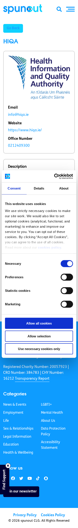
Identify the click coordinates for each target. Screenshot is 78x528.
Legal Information (17, 437)
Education (11, 444)
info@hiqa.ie (18, 115)
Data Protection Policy (53, 431)
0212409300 (19, 146)
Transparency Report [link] (32, 379)
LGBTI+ (46, 405)
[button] (70, 9)
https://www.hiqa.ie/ (25, 130)
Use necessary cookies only (39, 349)
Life (6, 421)
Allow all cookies (39, 323)
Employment (13, 413)
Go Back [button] (13, 28)
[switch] (67, 277)
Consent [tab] (14, 188)
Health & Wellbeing (18, 453)
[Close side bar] (8, 465)
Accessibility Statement (50, 445)
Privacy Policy (25, 515)
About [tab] (64, 188)
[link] (21, 478)
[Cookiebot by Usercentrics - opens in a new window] (55, 176)
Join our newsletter (21, 491)
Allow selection (39, 336)
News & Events (14, 405)
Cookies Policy (53, 515)
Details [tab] (39, 188)
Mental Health (52, 413)
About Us (48, 421)
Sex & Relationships (18, 429)
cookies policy (49, 247)
